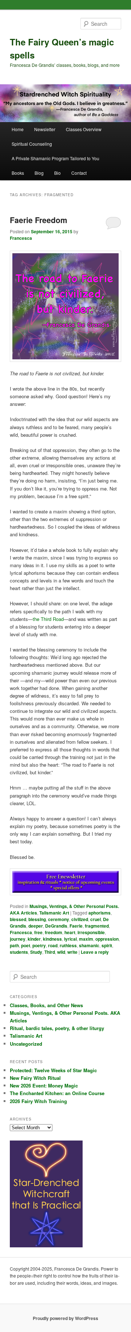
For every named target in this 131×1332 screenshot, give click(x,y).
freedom (53, 932)
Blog (39, 173)
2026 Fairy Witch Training (38, 1101)
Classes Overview (84, 129)
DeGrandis (56, 926)
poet (25, 945)
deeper (35, 926)
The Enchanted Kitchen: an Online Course (57, 1093)
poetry (39, 945)
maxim (86, 939)
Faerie (76, 926)
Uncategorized (26, 1043)
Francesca (21, 238)
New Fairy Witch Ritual (35, 1077)
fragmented (97, 926)
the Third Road (48, 618)
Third (49, 952)
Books (18, 173)
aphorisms (99, 912)
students (19, 952)
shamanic (89, 945)
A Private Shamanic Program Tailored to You (55, 158)
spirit (107, 945)
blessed (18, 919)
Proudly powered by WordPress (65, 1318)
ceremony (58, 919)
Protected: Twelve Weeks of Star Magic (53, 1070)
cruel (95, 919)
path (14, 945)
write (72, 952)
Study (36, 952)
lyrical (70, 939)
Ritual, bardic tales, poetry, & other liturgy (57, 1028)
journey (17, 939)
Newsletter (44, 129)
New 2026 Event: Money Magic (44, 1085)
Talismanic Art (54, 912)
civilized (79, 919)
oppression (107, 939)
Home (18, 129)
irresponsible (91, 932)
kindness (52, 939)
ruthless (68, 945)
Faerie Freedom (38, 219)
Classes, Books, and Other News (46, 1005)
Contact (79, 173)
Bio (57, 173)
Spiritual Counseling (32, 144)
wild (61, 952)
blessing (37, 919)
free (38, 932)
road (52, 945)
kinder (34, 939)
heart (69, 932)
